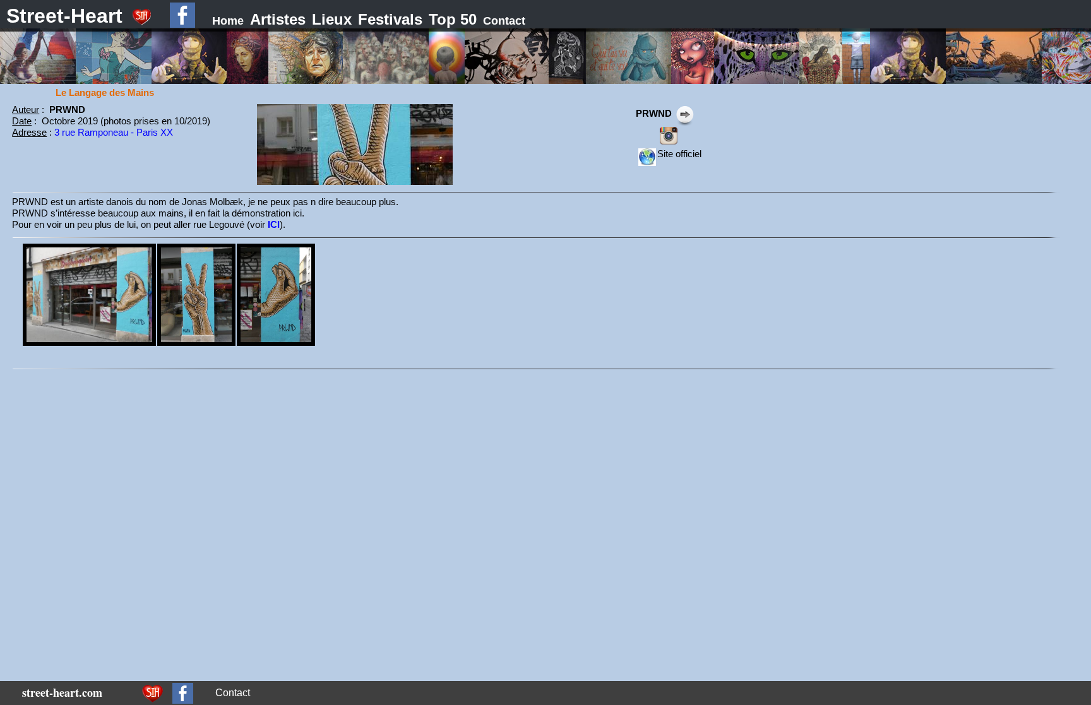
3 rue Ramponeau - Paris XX (113, 132)
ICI (274, 224)
